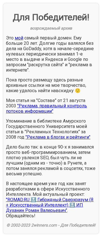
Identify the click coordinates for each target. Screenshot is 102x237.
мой (19, 38)
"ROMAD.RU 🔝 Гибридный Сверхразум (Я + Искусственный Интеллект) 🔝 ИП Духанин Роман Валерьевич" (50, 205)
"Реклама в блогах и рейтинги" (58, 137)
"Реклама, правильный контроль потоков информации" (46, 108)
